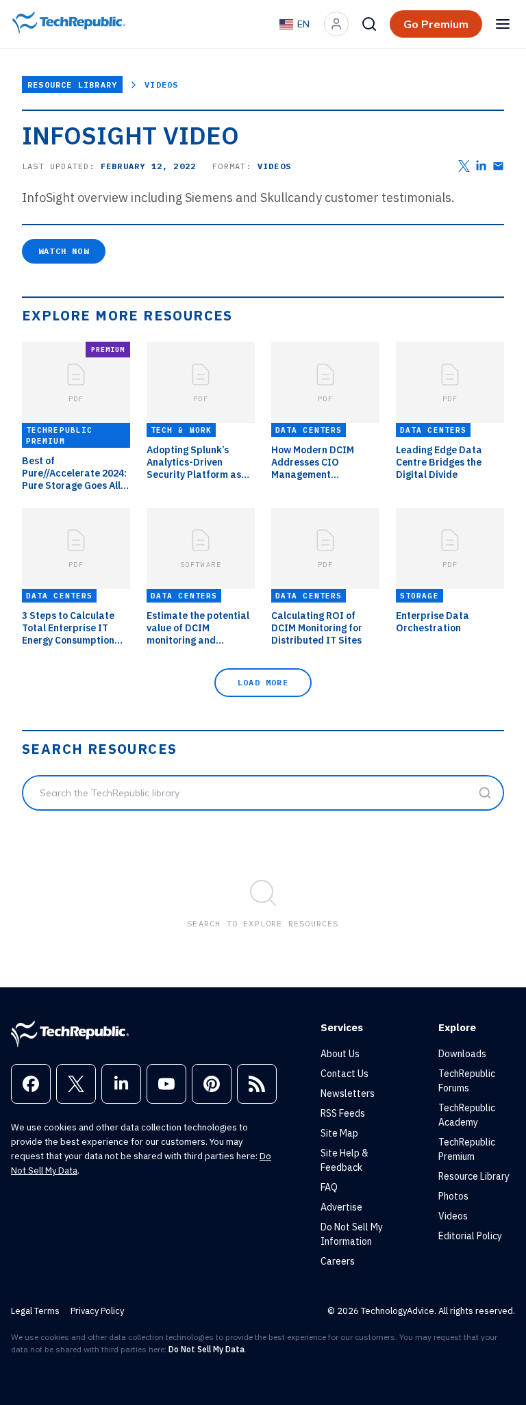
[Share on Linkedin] (481, 166)
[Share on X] (464, 166)
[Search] (369, 24)
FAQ (329, 1187)
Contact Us (344, 1073)
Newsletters (348, 1093)
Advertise (341, 1207)
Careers (338, 1261)
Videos (161, 84)
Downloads (462, 1054)
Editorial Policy (470, 1236)
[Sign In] (336, 24)
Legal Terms (35, 1311)
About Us (340, 1054)
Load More (263, 682)
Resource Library (72, 84)
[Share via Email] (498, 166)
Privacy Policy (97, 1311)
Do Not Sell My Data (206, 1349)
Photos (453, 1196)
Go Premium (435, 24)
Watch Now (63, 251)
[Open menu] (502, 24)
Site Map (339, 1133)
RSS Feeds (343, 1113)
